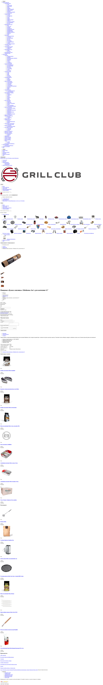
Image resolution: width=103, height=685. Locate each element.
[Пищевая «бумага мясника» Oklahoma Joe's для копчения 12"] (11, 270)
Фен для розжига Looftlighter (6, 444)
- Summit (8, 18)
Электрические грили (9, 46)
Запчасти (6, 55)
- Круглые (9, 66)
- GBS (8, 4)
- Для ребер (9, 129)
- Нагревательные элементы (12, 58)
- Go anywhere (9, 5)
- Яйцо (8, 34)
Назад (4, 1)
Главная (4, 246)
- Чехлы (8, 142)
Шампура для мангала (9, 115)
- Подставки (9, 67)
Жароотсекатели (8, 136)
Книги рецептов (8, 139)
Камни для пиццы (8, 125)
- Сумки (8, 141)
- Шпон (8, 87)
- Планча (8, 75)
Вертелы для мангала (8, 131)
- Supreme (8, 8)
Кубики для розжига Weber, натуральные (8, 407)
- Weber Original (10, 10)
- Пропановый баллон (11, 121)
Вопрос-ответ (5, 150)
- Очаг (8, 45)
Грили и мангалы (6, 2)
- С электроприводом (11, 90)
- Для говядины (10, 82)
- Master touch (9, 6)
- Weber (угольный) (10, 9)
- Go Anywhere (9, 15)
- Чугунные (9, 70)
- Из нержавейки (10, 22)
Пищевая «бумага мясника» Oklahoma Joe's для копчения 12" (14, 351)
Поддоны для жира (8, 132)
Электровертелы (8, 89)
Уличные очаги (7, 53)
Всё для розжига (8, 100)
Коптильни (7, 35)
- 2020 (8, 73)
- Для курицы (9, 83)
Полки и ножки (7, 138)
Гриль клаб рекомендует (7, 189)
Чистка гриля (7, 118)
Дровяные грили (8, 44)
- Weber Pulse (9, 47)
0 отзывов (4, 293)
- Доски (8, 95)
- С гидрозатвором (10, 41)
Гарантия (11, 669)
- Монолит (9, 33)
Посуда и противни (8, 107)
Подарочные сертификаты (9, 143)
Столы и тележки (8, 137)
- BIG (8, 25)
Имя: (1, 319)
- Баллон (8, 120)
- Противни (9, 112)
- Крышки (9, 57)
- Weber (8, 50)
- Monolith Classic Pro (10, 32)
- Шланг (8, 122)
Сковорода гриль (8, 71)
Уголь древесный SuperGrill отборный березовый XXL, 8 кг (12, 648)
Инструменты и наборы (9, 92)
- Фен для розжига (10, 105)
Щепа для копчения (8, 81)
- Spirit (8, 17)
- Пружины (9, 59)
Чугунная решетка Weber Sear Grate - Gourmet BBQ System (12, 576)
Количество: (2, 304)
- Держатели (9, 94)
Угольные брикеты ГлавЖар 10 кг (7, 540)
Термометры (7, 135)
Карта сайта (35, 669)
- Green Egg (9, 26)
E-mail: (1, 322)
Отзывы (4, 335)
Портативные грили (8, 49)
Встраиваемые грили (8, 52)
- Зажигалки (9, 102)
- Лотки (8, 104)
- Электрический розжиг (11, 106)
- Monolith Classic (10, 31)
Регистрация (7, 164)
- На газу (8, 23)
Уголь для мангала (8, 114)
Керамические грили (8, 24)
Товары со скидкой (6, 146)
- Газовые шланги (10, 56)
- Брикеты (9, 79)
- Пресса (8, 99)
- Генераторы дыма (10, 124)
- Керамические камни (11, 126)
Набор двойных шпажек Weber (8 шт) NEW (8, 612)
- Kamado (8, 27)
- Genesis (8, 14)
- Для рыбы (9, 84)
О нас (4, 151)
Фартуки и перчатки (8, 133)
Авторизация (7, 163)
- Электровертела (10, 91)
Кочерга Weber (3, 521)
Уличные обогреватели (9, 145)
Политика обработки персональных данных (21, 669)
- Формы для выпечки (11, 113)
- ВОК (8, 74)
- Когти (8, 96)
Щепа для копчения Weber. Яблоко (7, 593)
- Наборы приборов (10, 111)
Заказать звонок (3, 330)
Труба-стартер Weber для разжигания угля (8, 558)
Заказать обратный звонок (7, 165)
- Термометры (9, 62)
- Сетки (8, 69)
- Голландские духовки (11, 108)
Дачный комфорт (6, 144)
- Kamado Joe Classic (10, 29)
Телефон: (2, 321)
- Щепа (8, 88)
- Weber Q (8, 20)
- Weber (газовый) (10, 19)
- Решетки (9, 60)
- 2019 (8, 72)
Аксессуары (5, 54)
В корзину (2, 308)
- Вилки (8, 93)
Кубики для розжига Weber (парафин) (7, 370)
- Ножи (8, 98)
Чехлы (6, 140)
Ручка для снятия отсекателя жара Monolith (9, 629)
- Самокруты (9, 117)
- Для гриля (9, 128)
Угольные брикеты (8, 77)
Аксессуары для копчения (9, 123)
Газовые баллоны (8, 119)
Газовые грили (7, 673)
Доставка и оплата (6, 152)
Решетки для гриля (8, 63)
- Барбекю (9, 11)
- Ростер (8, 130)
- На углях (9, 39)
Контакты (4, 153)
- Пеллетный (9, 40)
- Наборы (8, 80)
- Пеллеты (9, 86)
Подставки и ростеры (9, 127)
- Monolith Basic (10, 30)
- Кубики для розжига (11, 103)
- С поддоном (9, 68)
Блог (3, 147)
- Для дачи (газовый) (10, 21)
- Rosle (8, 7)
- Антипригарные (10, 64)
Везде (4, 186)
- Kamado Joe (9, 28)
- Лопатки (9, 97)
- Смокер (8, 42)
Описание (4, 333)
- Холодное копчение (11, 43)
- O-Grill (8, 16)
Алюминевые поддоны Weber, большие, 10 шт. (9, 481)
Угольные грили (8, 3)
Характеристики (6, 334)
